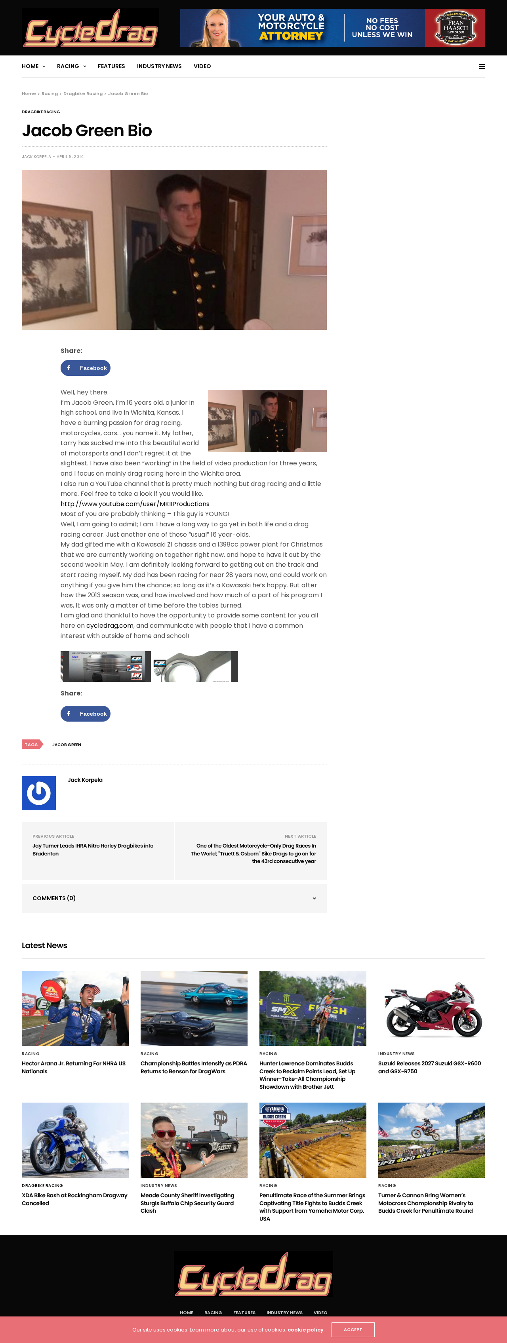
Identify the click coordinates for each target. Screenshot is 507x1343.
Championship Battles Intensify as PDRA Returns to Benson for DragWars (194, 1067)
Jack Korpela (36, 157)
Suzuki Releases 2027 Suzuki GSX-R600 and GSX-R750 (429, 1067)
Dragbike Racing (41, 112)
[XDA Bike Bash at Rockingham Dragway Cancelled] (75, 1140)
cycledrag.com (109, 625)
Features (111, 66)
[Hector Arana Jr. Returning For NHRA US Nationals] (75, 1008)
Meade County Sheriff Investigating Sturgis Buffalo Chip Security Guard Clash (187, 1203)
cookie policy (306, 1329)
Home (30, 66)
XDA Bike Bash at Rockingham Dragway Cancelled (75, 1199)
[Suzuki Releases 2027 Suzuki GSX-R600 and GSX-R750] (431, 1008)
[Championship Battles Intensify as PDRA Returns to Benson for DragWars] (194, 1008)
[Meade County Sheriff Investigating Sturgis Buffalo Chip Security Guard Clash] (194, 1140)
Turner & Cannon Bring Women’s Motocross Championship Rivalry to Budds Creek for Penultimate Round (425, 1203)
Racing (68, 66)
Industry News (159, 66)
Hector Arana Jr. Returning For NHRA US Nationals (74, 1067)
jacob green (66, 745)
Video (202, 66)
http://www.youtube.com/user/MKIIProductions (135, 504)
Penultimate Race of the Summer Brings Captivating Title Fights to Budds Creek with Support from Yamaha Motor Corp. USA (312, 1207)
